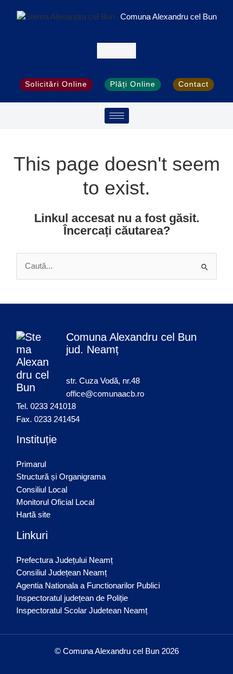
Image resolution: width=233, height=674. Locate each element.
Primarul (31, 464)
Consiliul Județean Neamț (61, 572)
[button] (117, 51)
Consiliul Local (41, 489)
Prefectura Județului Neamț (64, 560)
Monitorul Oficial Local (55, 502)
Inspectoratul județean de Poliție (72, 598)
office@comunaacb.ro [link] (105, 394)
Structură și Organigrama (61, 476)
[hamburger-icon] (117, 116)
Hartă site (33, 514)
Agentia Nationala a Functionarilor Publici (88, 585)
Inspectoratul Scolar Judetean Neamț (81, 610)
